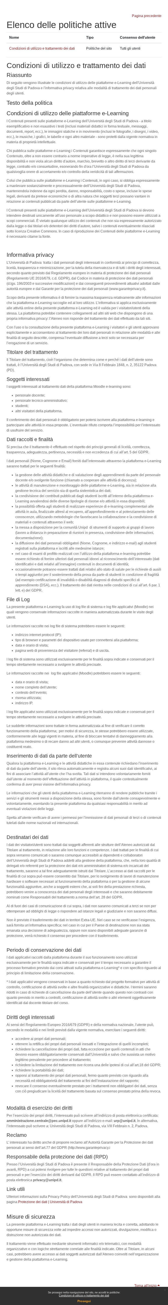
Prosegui (84, 1301)
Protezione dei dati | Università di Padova (50, 1202)
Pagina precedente (146, 16)
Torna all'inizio (146, 1286)
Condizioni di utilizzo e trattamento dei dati (84, 1295)
